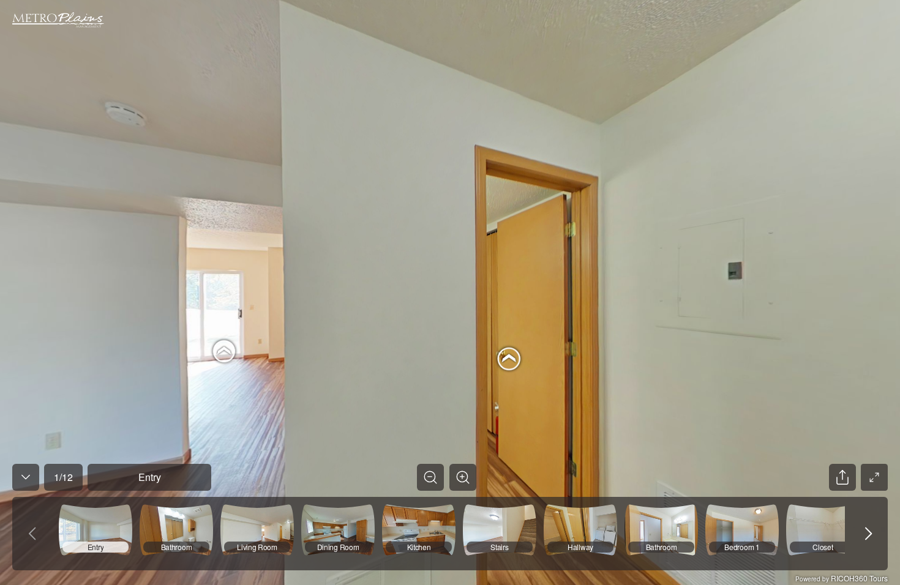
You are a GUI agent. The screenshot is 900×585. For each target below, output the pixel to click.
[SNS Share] (842, 477)
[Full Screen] (874, 477)
